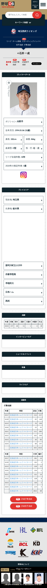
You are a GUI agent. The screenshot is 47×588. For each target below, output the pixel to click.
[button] (23, 266)
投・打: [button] (32, 148)
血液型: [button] (10, 148)
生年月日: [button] (17, 130)
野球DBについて (23, 564)
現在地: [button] (12, 200)
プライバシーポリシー (23, 569)
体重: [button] (30, 139)
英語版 (23, 578)
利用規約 (23, 573)
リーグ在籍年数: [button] (15, 157)
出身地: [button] (12, 209)
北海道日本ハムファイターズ (21, 415)
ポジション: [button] (14, 122)
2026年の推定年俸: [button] (15, 166)
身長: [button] (10, 139)
